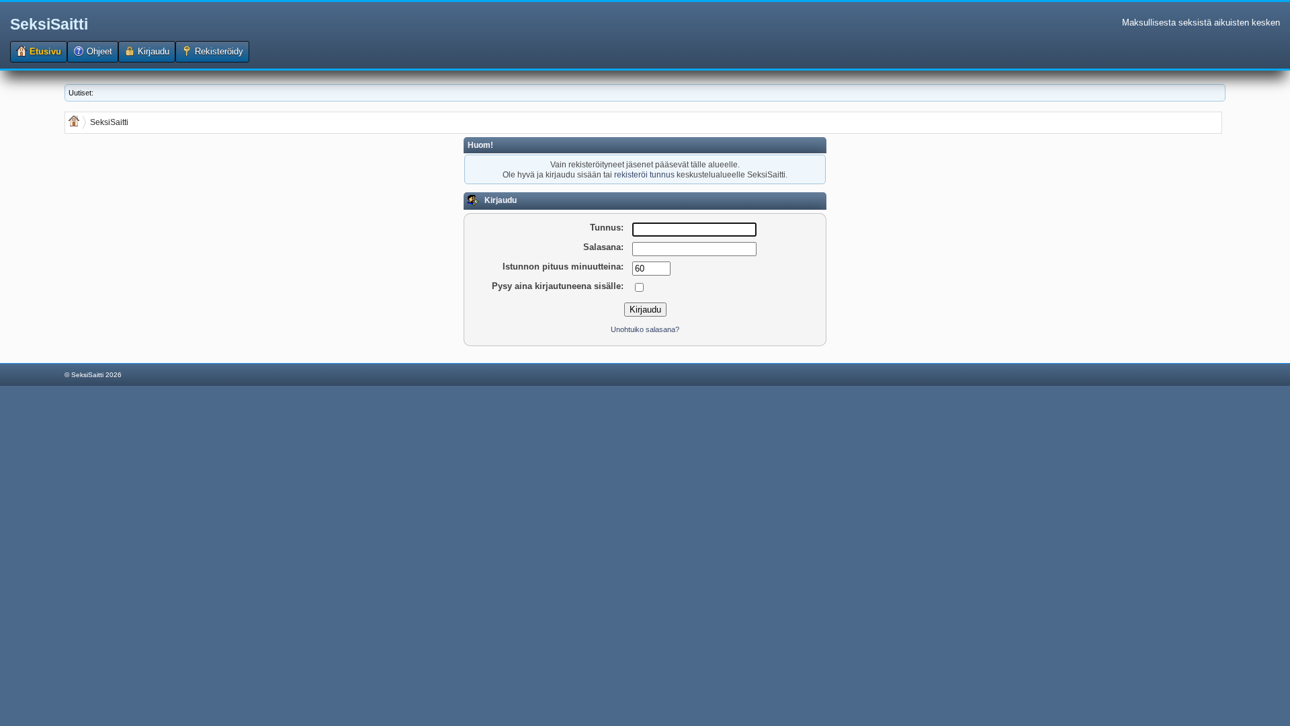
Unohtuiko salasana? (645, 329)
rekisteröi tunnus (644, 174)
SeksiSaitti (49, 24)
